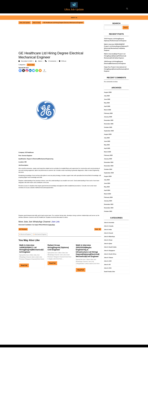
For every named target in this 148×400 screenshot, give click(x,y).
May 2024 (107, 187)
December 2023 (108, 204)
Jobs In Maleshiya (109, 236)
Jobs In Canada (108, 226)
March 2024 (107, 194)
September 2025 (109, 131)
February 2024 (108, 197)
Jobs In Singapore (109, 250)
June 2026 (107, 99)
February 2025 (108, 155)
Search (116, 23)
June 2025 (107, 141)
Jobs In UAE (108, 261)
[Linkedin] (30, 70)
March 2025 (107, 152)
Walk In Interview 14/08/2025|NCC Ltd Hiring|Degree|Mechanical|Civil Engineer (31, 248)
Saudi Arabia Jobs (109, 271)
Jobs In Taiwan (108, 257)
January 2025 (108, 159)
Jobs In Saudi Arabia (110, 247)
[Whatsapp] (36, 70)
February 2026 (108, 113)
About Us (74, 17)
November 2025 (108, 124)
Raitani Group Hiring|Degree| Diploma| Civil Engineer (58, 247)
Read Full (25, 266)
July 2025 (107, 138)
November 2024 (108, 166)
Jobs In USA (108, 268)
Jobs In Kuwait (108, 233)
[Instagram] (26, 70)
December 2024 (108, 162)
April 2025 (107, 148)
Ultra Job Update (74, 9)
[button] (74, 5)
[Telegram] (33, 70)
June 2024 (107, 183)
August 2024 (108, 176)
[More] (40, 70)
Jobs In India (36, 22)
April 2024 (107, 190)
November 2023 (108, 208)
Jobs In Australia (109, 222)
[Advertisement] (59, 38)
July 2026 (107, 95)
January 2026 (108, 117)
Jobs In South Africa (110, 254)
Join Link (56, 221)
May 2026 (107, 103)
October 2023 (108, 211)
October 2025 (108, 127)
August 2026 (108, 92)
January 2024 (108, 201)
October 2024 (108, 169)
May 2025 (107, 145)
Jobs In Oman (108, 240)
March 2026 (107, 110)
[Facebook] (20, 70)
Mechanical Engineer (41, 234)
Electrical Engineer (26, 234)
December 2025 (108, 120)
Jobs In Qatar (108, 243)
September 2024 (109, 173)
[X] (23, 70)
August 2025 (108, 134)
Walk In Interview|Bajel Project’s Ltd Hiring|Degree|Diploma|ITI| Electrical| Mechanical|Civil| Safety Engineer (115, 56)
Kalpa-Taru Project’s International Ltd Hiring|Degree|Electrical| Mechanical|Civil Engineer (116, 69)
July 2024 (107, 180)
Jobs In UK (107, 264)
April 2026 (107, 106)
